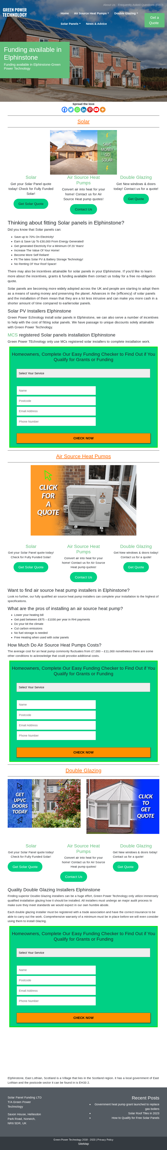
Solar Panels (69, 23)
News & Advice (96, 23)
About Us (109, 5)
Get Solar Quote (31, 567)
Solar (31, 177)
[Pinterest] (90, 109)
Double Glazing (125, 13)
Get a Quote (154, 20)
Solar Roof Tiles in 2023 (143, 1113)
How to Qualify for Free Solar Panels (135, 1118)
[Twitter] (71, 109)
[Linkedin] (83, 109)
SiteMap (83, 1143)
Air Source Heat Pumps (90, 13)
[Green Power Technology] (14, 13)
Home (65, 13)
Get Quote (136, 567)
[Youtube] (96, 109)
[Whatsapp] (77, 109)
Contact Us (83, 577)
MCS (13, 334)
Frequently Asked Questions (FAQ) (140, 5)
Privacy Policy (105, 1139)
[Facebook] (64, 109)
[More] (103, 109)
